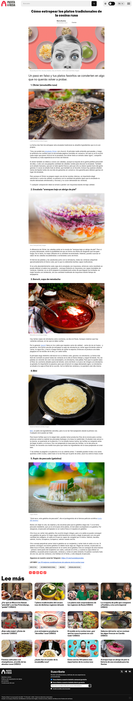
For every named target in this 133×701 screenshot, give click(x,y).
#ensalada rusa (74, 567)
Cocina (74, 22)
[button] (90, 2)
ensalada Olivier (51, 151)
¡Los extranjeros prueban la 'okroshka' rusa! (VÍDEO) (46, 632)
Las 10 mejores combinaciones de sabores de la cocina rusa (61, 562)
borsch (43, 345)
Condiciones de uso (7, 683)
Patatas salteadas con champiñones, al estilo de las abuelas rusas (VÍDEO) (13, 662)
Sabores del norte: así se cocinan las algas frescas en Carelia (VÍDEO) (115, 633)
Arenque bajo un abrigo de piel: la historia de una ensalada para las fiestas (115, 662)
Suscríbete (58, 671)
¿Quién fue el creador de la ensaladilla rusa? (46, 661)
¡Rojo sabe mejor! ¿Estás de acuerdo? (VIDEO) (13, 632)
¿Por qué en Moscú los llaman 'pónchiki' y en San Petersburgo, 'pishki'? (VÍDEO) (15, 605)
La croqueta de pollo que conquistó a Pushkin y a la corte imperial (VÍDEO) (116, 605)
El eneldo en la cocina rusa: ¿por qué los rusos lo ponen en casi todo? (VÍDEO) (81, 633)
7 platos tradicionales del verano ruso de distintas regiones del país (49, 604)
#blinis (62, 567)
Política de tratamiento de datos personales (11, 680)
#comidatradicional (48, 567)
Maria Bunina (61, 21)
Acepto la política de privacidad (61, 688)
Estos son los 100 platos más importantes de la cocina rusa (80, 661)
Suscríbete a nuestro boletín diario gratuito (69, 682)
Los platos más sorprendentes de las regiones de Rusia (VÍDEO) (82, 604)
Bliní (31, 431)
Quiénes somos (6, 677)
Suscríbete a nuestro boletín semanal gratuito (70, 679)
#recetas (33, 567)
